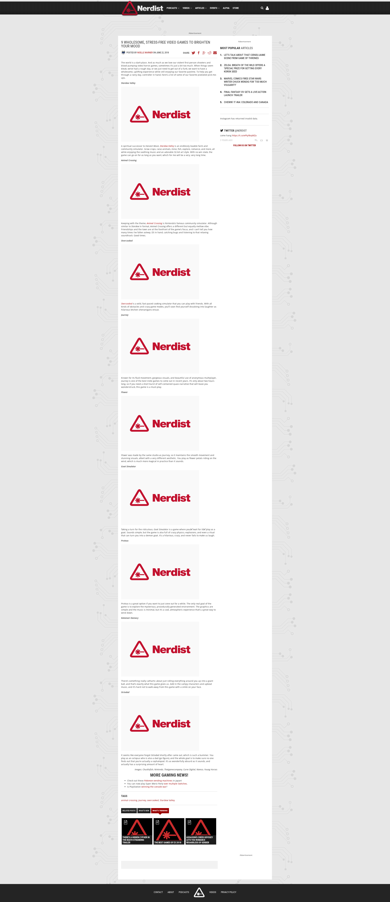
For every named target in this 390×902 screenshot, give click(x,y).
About (171, 892)
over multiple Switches (175, 783)
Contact (158, 892)
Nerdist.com (199, 892)
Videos (186, 8)
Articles (199, 8)
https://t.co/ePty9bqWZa (244, 135)
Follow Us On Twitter (244, 145)
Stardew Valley (167, 800)
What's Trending (160, 810)
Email (215, 52)
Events (213, 8)
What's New (144, 810)
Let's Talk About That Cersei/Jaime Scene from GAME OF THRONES (244, 56)
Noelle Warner (145, 52)
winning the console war (153, 786)
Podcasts (172, 8)
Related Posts (128, 810)
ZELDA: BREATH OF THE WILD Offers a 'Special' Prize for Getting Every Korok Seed (244, 68)
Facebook (199, 52)
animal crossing (129, 800)
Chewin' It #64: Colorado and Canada (246, 102)
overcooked (153, 800)
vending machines (158, 780)
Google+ (204, 52)
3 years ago (226, 140)
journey (142, 800)
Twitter (193, 52)
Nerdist (142, 8)
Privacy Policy (228, 892)
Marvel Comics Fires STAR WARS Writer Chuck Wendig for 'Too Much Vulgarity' (245, 81)
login (267, 8)
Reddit (209, 52)
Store (236, 8)
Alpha (226, 8)
